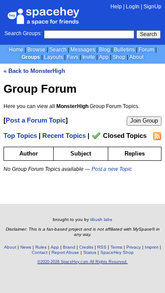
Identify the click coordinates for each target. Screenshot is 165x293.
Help (116, 7)
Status (89, 252)
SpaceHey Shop (117, 252)
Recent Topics (64, 136)
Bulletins (124, 50)
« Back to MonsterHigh (34, 71)
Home (16, 50)
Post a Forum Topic (36, 120)
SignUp (152, 7)
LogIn (132, 7)
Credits (86, 247)
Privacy (133, 247)
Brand (69, 247)
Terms (116, 247)
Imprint (151, 247)
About (136, 57)
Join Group (144, 120)
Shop (119, 57)
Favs (72, 57)
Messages (82, 50)
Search (148, 34)
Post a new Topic (112, 169)
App (104, 57)
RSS (101, 247)
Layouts (53, 57)
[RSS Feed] (157, 136)
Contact (40, 252)
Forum (146, 50)
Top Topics (20, 136)
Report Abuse (65, 252)
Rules (41, 247)
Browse (36, 50)
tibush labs (101, 219)
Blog (104, 50)
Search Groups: (23, 33)
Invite (88, 57)
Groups (31, 57)
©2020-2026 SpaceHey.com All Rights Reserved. (82, 262)
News (25, 247)
